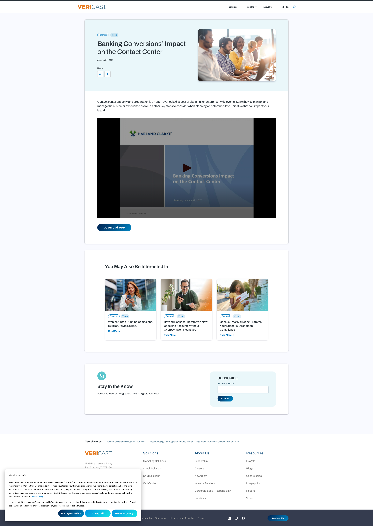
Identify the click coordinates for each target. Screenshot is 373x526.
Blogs (249, 468)
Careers (199, 468)
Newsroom (201, 475)
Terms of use (161, 518)
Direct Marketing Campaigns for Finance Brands (170, 442)
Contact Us (278, 518)
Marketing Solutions (154, 461)
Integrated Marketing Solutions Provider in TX (217, 442)
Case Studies (254, 475)
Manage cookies (71, 513)
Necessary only (124, 513)
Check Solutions (152, 468)
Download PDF (114, 227)
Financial (103, 35)
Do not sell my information (182, 518)
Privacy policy (145, 518)
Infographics (253, 483)
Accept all (98, 513)
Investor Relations (205, 483)
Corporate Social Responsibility (213, 490)
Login (285, 7)
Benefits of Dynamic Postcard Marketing (126, 442)
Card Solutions (151, 475)
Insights (250, 7)
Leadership (201, 461)
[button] (186, 167)
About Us (267, 7)
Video (114, 35)
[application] (186, 168)
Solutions (233, 7)
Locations (200, 498)
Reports (250, 490)
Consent (201, 518)
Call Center (149, 483)
